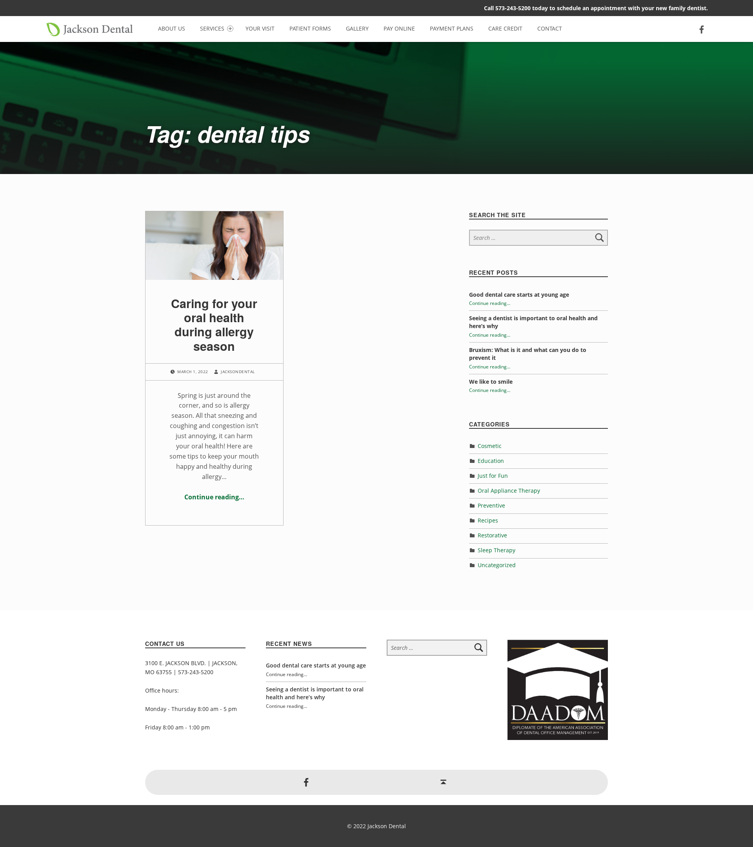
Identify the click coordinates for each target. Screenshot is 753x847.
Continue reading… (214, 497)
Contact (549, 28)
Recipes (488, 520)
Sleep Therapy (496, 550)
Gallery (357, 28)
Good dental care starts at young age (519, 294)
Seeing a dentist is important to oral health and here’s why (315, 693)
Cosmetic (490, 446)
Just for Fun (493, 475)
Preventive (491, 505)
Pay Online (399, 28)
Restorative (492, 535)
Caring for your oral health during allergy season (214, 324)
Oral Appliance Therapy (509, 490)
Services (212, 28)
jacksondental (238, 372)
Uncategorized (497, 565)
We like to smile (491, 381)
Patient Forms (310, 28)
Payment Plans (451, 28)
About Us (171, 28)
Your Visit (260, 28)
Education (491, 460)
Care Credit (505, 28)
